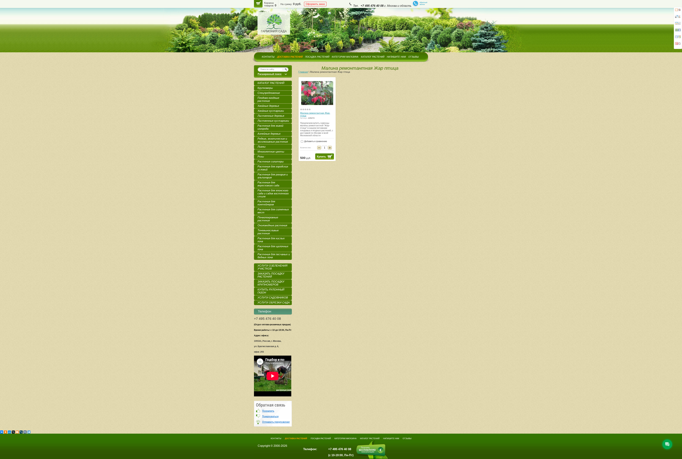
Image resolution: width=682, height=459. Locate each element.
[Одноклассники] (5, 432)
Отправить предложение (276, 422)
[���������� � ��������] (678, 38)
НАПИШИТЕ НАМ (396, 57)
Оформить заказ (315, 3)
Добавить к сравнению (315, 141)
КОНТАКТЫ (268, 57)
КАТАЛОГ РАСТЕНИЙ (372, 57)
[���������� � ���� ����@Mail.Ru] (678, 18)
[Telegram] (29, 432)
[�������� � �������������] (678, 24)
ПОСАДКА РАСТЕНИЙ (317, 57)
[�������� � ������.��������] (678, 45)
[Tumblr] (25, 432)
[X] (13, 432)
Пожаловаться (270, 416)
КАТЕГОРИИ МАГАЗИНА (345, 57)
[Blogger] (17, 432)
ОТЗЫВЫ (413, 57)
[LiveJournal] (21, 432)
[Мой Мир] (9, 432)
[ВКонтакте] (1, 432)
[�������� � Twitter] (678, 31)
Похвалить (268, 411)
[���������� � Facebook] (678, 11)
